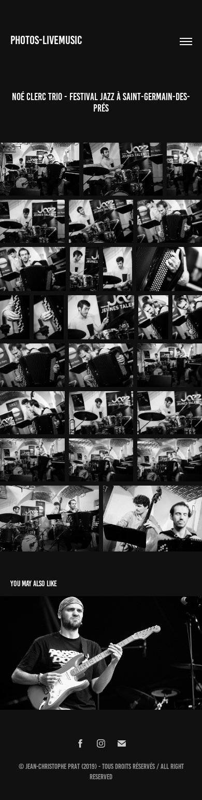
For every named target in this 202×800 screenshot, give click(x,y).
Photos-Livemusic (46, 40)
